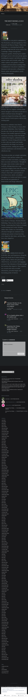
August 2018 (4, 572)
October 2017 (4, 588)
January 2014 (4, 656)
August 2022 (4, 496)
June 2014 (4, 648)
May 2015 (3, 633)
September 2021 (5, 513)
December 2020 (5, 528)
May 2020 (4, 538)
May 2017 (3, 596)
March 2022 (4, 504)
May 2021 (3, 520)
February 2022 (5, 505)
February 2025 (5, 447)
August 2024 (4, 457)
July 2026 (3, 420)
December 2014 (5, 641)
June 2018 (4, 575)
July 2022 (3, 497)
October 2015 (4, 625)
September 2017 (5, 589)
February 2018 (5, 581)
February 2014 (4, 654)
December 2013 (5, 657)
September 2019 (5, 551)
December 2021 (5, 509)
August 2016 (4, 609)
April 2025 (4, 444)
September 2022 (5, 494)
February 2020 (5, 543)
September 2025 (5, 436)
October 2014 (4, 643)
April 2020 (4, 539)
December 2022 (5, 489)
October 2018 (4, 568)
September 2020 (5, 533)
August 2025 (4, 437)
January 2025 (4, 449)
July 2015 (3, 630)
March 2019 (4, 560)
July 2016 (3, 610)
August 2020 (4, 534)
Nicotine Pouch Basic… (10, 407)
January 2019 (4, 564)
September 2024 (5, 455)
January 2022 (4, 507)
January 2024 (4, 468)
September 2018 (5, 570)
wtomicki (7, 398)
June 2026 (4, 421)
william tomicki (10, 309)
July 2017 (3, 593)
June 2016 (4, 612)
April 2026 (4, 425)
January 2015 (4, 640)
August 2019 (4, 552)
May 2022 (3, 501)
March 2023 (4, 484)
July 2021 (3, 517)
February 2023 (5, 486)
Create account (5, 666)
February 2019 (4, 562)
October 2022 (4, 492)
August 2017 (4, 591)
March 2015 (4, 636)
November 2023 (5, 471)
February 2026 (5, 428)
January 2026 (4, 429)
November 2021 (5, 510)
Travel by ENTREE (14, 2)
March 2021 (4, 523)
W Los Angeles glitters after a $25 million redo (15, 316)
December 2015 (5, 622)
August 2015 (4, 628)
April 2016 (4, 615)
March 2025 (4, 446)
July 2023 (3, 478)
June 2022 (4, 499)
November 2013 (5, 659)
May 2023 (4, 481)
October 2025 (4, 434)
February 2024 (5, 467)
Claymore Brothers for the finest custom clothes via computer (14, 304)
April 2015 (3, 635)
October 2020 (5, 531)
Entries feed (4, 669)
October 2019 (4, 549)
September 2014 (5, 644)
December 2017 (5, 585)
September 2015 (5, 627)
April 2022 (4, 502)
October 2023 (4, 473)
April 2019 (4, 559)
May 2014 (3, 649)
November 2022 (5, 491)
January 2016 (4, 620)
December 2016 (5, 602)
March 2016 (4, 617)
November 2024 (5, 452)
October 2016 (4, 606)
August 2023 (4, 476)
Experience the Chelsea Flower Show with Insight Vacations (13, 327)
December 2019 (5, 546)
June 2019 (4, 555)
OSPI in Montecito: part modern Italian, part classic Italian (13, 384)
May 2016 (3, 614)
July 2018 (3, 573)
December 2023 (5, 470)
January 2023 (4, 488)
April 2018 (4, 578)
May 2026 (4, 423)
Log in (3, 667)
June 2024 (4, 460)
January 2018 (4, 583)
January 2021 (4, 526)
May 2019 (3, 557)
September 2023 (5, 475)
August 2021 (4, 515)
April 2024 (4, 463)
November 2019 (5, 547)
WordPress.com (5, 672)
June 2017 (4, 594)
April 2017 (3, 598)
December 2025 (5, 431)
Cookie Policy (4, 691)
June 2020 (4, 536)
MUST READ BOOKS (15, 398)
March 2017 (4, 599)
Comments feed (5, 671)
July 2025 (3, 439)
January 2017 (4, 601)
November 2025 (5, 433)
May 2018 (3, 577)
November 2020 (5, 530)
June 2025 (4, 441)
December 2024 (5, 450)
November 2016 (5, 604)
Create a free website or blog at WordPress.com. (11, 686)
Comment (21, 353)
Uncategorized (8, 290)
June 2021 (4, 518)
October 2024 (4, 454)
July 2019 (3, 554)
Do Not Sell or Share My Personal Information (17, 686)
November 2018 (5, 567)
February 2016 (4, 619)
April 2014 (4, 651)
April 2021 (3, 522)
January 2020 (4, 544)
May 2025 (3, 442)
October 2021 (4, 512)
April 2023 (4, 483)
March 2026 (4, 426)
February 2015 (4, 638)
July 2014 (3, 646)
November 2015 (5, 623)
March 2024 (4, 465)
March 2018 (4, 580)
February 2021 (4, 525)
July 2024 (3, 458)
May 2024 (4, 462)
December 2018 (5, 565)
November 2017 (5, 586)
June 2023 (4, 479)
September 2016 (5, 607)
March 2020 (4, 541)
